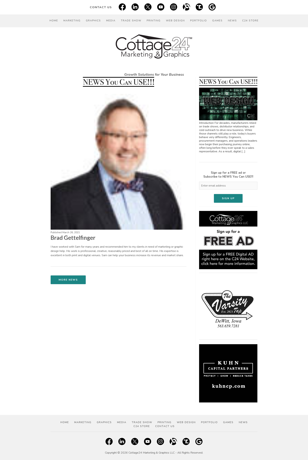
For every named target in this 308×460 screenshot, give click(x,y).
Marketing (72, 20)
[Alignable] (186, 7)
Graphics (93, 20)
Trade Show (131, 20)
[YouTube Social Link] (160, 7)
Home (54, 20)
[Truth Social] (199, 7)
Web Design (175, 20)
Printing (154, 20)
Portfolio (198, 20)
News (232, 20)
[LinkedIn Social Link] (135, 7)
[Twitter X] (148, 7)
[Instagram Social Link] (173, 7)
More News (68, 279)
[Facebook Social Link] (122, 7)
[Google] (212, 7)
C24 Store (250, 20)
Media (110, 20)
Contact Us (101, 7)
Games (217, 20)
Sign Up (228, 198)
